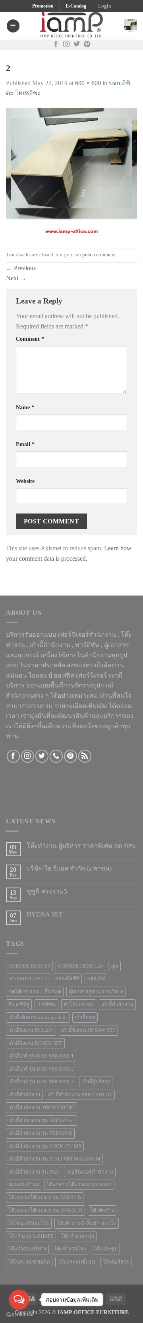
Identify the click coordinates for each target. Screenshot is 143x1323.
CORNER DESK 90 (29, 966)
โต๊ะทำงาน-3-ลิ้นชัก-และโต (86, 1223)
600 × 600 (88, 83)
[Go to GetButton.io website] (19, 1314)
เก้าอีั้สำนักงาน (117, 1004)
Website (25, 481)
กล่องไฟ (96, 978)
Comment (30, 339)
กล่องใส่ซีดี (67, 978)
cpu (114, 966)
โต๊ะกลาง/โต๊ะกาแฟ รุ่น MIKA (79, 1184)
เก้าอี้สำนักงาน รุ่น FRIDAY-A (41, 1120)
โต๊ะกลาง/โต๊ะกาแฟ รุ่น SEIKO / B (45, 1210)
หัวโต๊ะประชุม (79, 1004)
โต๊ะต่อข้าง (102, 1210)
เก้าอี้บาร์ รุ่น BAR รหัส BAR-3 (41, 1081)
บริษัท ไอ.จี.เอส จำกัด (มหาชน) (69, 868)
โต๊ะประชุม (105, 1249)
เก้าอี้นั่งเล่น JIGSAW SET (88, 1030)
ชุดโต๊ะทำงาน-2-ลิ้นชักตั (34, 992)
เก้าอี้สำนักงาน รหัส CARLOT (80, 1095)
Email (25, 444)
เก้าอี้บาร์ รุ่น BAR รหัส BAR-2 (41, 1069)
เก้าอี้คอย (85, 1017)
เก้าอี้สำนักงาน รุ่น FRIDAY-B (40, 1133)
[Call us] (56, 756)
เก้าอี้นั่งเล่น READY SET (35, 1043)
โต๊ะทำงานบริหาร (27, 1249)
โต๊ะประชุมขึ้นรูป (76, 1262)
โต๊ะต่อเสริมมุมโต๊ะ (28, 1223)
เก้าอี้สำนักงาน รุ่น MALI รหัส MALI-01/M (54, 1159)
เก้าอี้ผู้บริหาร (95, 1081)
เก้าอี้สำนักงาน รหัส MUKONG (41, 1107)
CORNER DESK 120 (80, 966)
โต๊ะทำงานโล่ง (70, 1249)
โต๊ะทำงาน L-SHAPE (31, 1236)
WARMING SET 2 (28, 978)
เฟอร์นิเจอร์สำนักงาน (89, 1172)
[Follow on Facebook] (56, 44)
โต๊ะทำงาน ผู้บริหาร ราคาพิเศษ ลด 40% (81, 845)
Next (16, 278)
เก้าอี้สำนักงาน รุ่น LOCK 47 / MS (44, 1146)
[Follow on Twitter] (76, 44)
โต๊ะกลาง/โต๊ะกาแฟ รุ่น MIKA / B (44, 1197)
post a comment (99, 255)
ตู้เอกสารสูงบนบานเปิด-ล (96, 992)
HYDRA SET (45, 914)
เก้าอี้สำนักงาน (24, 1095)
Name (25, 407)
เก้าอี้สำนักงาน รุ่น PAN (33, 1172)
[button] (104, 6)
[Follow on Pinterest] (87, 44)
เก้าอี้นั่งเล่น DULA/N (31, 1030)
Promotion (43, 6)
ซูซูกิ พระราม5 (47, 891)
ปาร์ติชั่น (46, 1004)
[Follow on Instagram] (66, 44)
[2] (71, 172)
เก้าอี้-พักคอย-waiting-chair (37, 1017)
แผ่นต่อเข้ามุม (23, 1184)
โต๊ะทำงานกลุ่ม (77, 1236)
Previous (21, 268)
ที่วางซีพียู (18, 1004)
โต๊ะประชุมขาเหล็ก (29, 1262)
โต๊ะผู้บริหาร (115, 1262)
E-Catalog (76, 6)
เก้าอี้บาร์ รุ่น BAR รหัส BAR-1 (41, 1056)
